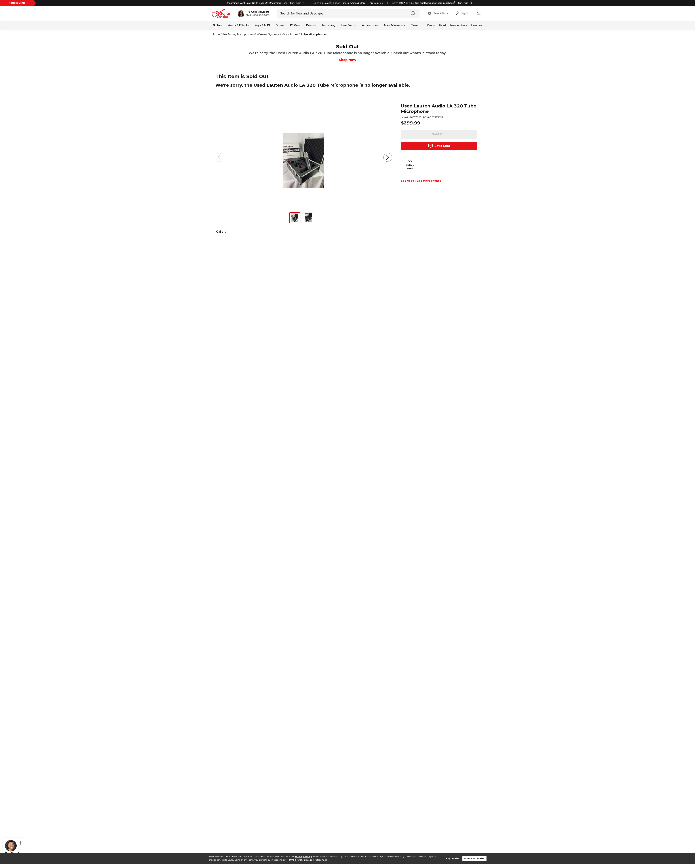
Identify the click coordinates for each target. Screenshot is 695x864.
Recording (328, 25)
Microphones (290, 34)
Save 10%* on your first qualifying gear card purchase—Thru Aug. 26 (432, 2)
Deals (431, 25)
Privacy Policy (303, 856)
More (414, 25)
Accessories (370, 25)
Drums (280, 25)
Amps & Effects (238, 25)
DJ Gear (295, 25)
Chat (248, 15)
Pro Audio (228, 34)
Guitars (217, 25)
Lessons (477, 25)
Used (442, 25)
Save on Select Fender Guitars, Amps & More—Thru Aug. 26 (348, 2)
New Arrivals (458, 25)
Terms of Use (294, 860)
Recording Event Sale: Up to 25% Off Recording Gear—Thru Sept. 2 (265, 2)
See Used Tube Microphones (421, 180)
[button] (253, 13)
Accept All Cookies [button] (474, 858)
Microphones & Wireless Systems (258, 34)
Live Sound (348, 25)
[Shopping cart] (478, 13)
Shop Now (347, 60)
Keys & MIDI (262, 25)
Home (216, 34)
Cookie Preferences (315, 860)
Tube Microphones (313, 34)
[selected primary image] (303, 157)
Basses (311, 25)
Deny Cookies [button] (452, 858)
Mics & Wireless (394, 25)
